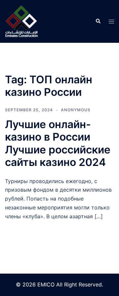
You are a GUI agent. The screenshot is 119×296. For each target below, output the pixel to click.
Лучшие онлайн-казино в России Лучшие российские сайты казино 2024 (57, 143)
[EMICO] (21, 20)
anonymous (76, 109)
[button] (97, 21)
